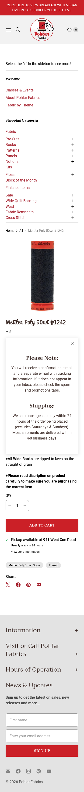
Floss (10, 174)
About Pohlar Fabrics (23, 97)
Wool (10, 206)
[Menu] (8, 29)
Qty (8, 495)
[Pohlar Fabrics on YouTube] (52, 771)
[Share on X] (9, 585)
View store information (25, 551)
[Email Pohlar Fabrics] (11, 771)
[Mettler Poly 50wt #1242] (42, 275)
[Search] (17, 29)
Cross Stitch (15, 217)
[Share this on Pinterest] (28, 585)
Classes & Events (20, 90)
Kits (9, 167)
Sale (9, 195)
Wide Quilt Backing (21, 201)
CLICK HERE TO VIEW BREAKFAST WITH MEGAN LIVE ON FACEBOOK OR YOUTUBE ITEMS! (42, 7)
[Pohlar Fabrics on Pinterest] (41, 771)
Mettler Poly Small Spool (24, 565)
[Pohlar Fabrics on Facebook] (21, 771)
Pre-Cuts (12, 139)
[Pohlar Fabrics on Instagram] (31, 771)
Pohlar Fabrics (31, 782)
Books (11, 144)
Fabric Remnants (20, 212)
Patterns (12, 150)
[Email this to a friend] (39, 585)
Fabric (11, 131)
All (21, 231)
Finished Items (18, 187)
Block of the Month (21, 180)
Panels (11, 156)
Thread (53, 565)
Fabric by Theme (19, 105)
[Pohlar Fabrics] (42, 29)
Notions (12, 161)
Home (10, 231)
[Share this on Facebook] (18, 585)
